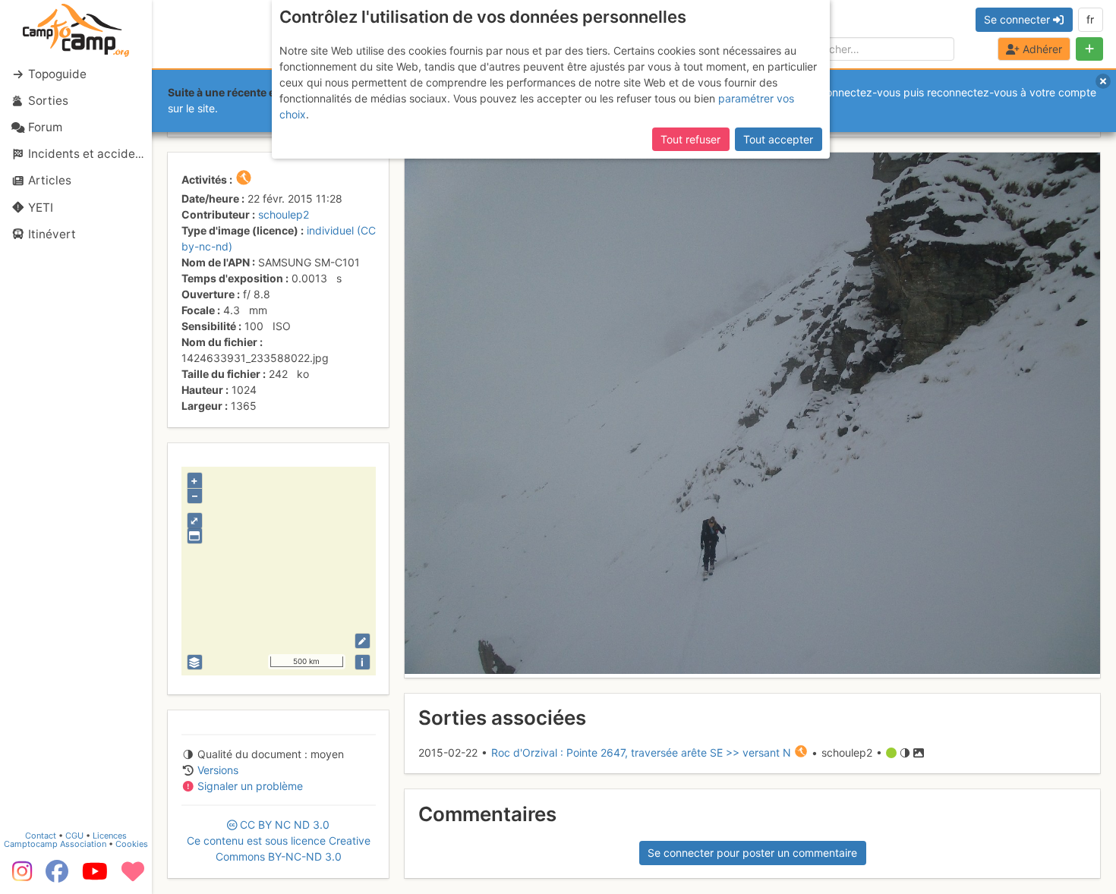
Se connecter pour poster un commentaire (752, 852)
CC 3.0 (278, 840)
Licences (110, 835)
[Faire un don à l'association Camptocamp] (132, 876)
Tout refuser (690, 139)
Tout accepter (778, 139)
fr (1090, 19)
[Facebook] (57, 876)
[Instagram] (19, 876)
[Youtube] (95, 876)
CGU (74, 835)
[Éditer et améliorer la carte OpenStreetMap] (362, 641)
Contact (40, 835)
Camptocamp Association (55, 844)
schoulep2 (283, 214)
